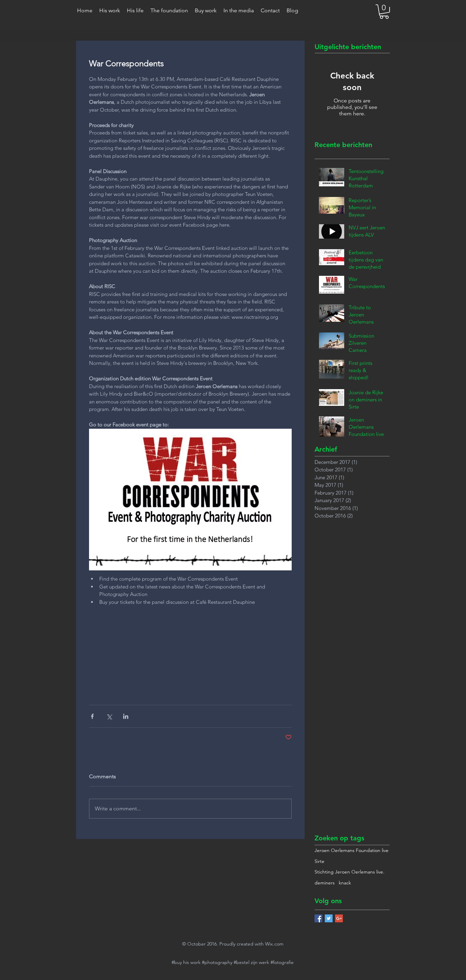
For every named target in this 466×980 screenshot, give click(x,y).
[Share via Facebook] (92, 716)
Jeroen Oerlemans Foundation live (352, 850)
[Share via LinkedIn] (125, 716)
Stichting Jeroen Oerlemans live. (349, 872)
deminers (325, 883)
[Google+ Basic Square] (339, 918)
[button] (384, 11)
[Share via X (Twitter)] (109, 716)
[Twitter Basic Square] (329, 918)
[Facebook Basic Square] (318, 918)
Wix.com (274, 944)
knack (345, 883)
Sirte (319, 861)
